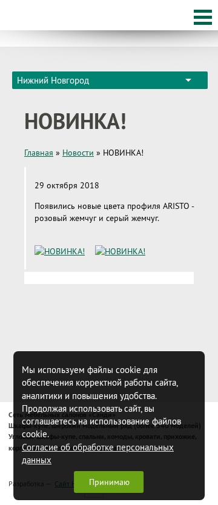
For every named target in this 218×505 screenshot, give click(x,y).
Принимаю (109, 482)
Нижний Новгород (53, 80)
